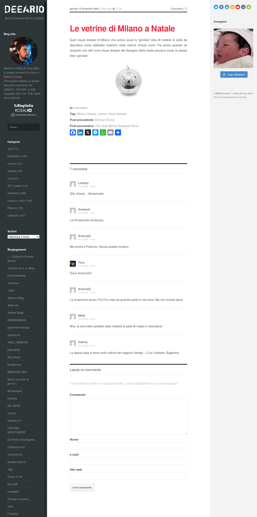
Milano (81, 114)
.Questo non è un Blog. (21, 268)
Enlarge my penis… (19, 499)
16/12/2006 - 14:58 (86, 239)
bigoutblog (14, 349)
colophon (9, 89)
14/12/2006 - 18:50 (86, 186)
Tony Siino (33, 68)
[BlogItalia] (23, 106)
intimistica (13, 193)
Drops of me (15, 476)
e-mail (31, 89)
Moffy (81, 315)
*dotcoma (13, 283)
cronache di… (16, 454)
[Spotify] (248, 7)
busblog (12, 398)
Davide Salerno (17, 462)
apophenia (14, 335)
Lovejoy (83, 183)
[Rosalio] (23, 111)
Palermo (12, 208)
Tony (81, 262)
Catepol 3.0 (14, 420)
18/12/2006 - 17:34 (86, 292)
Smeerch (84, 209)
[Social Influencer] (23, 117)
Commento (78, 394)
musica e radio (16, 200)
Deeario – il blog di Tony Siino (237, 93)
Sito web (76, 469)
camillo (12, 413)
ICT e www (14, 186)
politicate (13, 215)
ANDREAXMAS (17, 320)
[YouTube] (238, 7)
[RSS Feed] (232, 7)
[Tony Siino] (23, 64)
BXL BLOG (14, 406)
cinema (12, 163)
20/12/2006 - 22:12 (86, 345)
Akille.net (13, 305)
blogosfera (14, 156)
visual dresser (117, 114)
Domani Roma (92, 120)
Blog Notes (14, 357)
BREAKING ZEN (17, 372)
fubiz (10, 506)
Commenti (176, 8)
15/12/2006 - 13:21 (86, 213)
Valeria (82, 342)
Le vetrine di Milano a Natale (122, 28)
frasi (10, 178)
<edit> (11, 290)
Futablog (13, 513)
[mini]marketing (17, 275)
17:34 (119, 8)
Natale (91, 114)
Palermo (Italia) (13, 76)
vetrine (102, 114)
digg (10, 469)
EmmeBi (12, 484)
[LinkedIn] (227, 7)
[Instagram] (243, 7)
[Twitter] (216, 7)
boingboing (14, 364)
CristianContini (16, 447)
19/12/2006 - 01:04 (86, 319)
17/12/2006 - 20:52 (86, 266)
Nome (75, 439)
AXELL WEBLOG (18, 342)
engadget (13, 491)
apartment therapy (19, 327)
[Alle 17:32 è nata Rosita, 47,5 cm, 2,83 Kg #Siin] (233, 48)
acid (10, 149)
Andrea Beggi (16, 312)
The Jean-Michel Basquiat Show (104, 126)
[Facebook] (221, 7)
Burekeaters (15, 391)
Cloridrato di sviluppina (21, 439)
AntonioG (84, 236)
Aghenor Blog (16, 298)
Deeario (12, 171)
